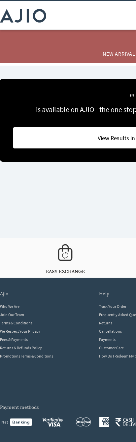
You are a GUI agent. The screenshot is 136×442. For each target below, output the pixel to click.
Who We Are (9, 306)
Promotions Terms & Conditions (26, 356)
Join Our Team (12, 314)
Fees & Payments (14, 339)
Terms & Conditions (16, 322)
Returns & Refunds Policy (21, 347)
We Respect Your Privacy (20, 331)
